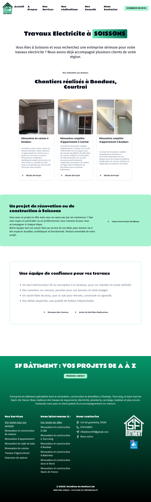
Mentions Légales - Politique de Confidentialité (76, 490)
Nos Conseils (90, 8)
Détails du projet (33, 175)
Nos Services (47, 8)
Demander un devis (136, 8)
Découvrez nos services (58, 312)
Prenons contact (75, 376)
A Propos (32, 8)
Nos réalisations (69, 8)
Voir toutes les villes (51, 422)
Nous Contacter (111, 8)
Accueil (19, 6)
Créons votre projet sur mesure (125, 222)
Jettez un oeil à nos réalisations (93, 312)
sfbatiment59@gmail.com (94, 431)
